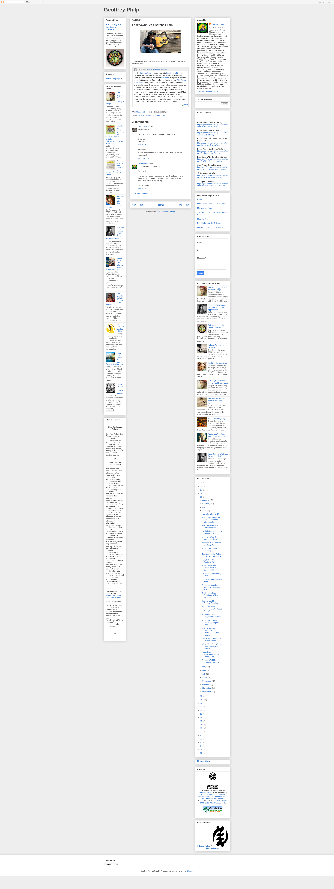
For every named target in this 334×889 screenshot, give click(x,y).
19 (201, 728)
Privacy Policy (203, 846)
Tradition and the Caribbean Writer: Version (210, 595)
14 (201, 710)
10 (201, 696)
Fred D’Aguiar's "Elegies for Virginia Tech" (218, 455)
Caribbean (148, 115)
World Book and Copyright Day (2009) (212, 616)
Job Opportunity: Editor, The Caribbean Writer (212, 555)
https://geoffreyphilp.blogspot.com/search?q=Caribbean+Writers (212, 152)
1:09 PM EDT (143, 189)
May (204, 667)
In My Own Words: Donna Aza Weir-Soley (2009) (210, 568)
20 (201, 732)
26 (201, 753)
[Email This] (155, 112)
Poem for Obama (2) (210, 514)
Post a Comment (141, 194)
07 (201, 490)
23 (201, 742)
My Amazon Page (204, 208)
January (206, 500)
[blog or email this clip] (185, 104)
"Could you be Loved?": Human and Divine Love (218, 382)
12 (201, 703)
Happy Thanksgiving (216, 418)
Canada (141, 115)
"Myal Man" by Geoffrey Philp (120, 327)
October (206, 685)
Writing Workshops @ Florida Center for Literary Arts (211, 519)
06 (201, 486)
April (204, 511)
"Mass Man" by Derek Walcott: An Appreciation (218, 435)
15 (201, 714)
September (207, 681)
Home (161, 205)
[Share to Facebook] (162, 112)
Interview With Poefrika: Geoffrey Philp (211, 544)
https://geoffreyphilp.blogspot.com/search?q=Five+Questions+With (212, 160)
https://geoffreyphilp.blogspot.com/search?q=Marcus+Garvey (212, 126)
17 (201, 721)
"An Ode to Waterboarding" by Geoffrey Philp (210, 654)
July (204, 674)
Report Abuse (204, 761)
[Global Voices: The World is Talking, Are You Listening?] (212, 813)
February (206, 504)
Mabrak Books (212, 848)
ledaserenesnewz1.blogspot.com (156, 69)
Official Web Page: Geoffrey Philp (211, 204)
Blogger (190, 871)
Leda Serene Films (173, 73)
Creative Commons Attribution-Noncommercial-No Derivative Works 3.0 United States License (213, 796)
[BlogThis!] (157, 112)
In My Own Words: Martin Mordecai (209, 538)
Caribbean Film (159, 115)
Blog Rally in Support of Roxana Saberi (211, 639)
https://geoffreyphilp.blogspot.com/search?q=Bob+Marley (212, 134)
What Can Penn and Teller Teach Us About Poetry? (212, 609)
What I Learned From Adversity (211, 549)
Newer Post (137, 205)
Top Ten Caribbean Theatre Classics (210, 602)
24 (201, 746)
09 (201, 497)
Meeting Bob (202, 219)
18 (201, 725)
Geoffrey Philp (121, 10)
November (206, 688)
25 (201, 749)
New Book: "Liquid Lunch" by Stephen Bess (210, 622)
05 (201, 483)
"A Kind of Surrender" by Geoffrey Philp (212, 532)
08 (201, 493)
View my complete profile (207, 91)
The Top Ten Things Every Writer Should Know (216, 401)
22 (201, 739)
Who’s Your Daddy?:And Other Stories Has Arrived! (212, 646)
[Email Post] (150, 112)
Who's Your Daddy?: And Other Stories (114, 596)
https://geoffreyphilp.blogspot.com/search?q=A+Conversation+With (212, 176)
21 (201, 735)
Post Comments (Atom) (166, 212)
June (204, 670)
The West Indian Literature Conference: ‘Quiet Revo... (210, 631)
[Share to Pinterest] (165, 112)
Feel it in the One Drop (217, 363)
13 (201, 707)
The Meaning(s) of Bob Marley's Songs (217, 288)
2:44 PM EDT (143, 145)
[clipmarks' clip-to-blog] (135, 69)
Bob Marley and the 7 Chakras (209, 223)
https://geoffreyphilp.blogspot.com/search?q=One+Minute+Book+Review (212, 168)
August (205, 677)
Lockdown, (165, 78)
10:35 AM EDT (143, 158)
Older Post (184, 205)
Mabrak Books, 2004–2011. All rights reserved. (213, 802)
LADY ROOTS (143, 126)
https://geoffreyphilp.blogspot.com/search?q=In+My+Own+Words (212, 144)
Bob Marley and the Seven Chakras (113, 27)
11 (201, 700)
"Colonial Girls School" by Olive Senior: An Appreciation (217, 307)
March (205, 507)
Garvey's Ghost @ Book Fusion (210, 227)
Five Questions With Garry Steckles (210, 526)
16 (201, 717)
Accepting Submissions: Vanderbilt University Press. (211, 587)
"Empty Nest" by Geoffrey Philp (209, 561)
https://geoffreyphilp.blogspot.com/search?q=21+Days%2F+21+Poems (212, 185)
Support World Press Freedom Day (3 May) (212, 661)
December (206, 692)
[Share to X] (160, 112)
